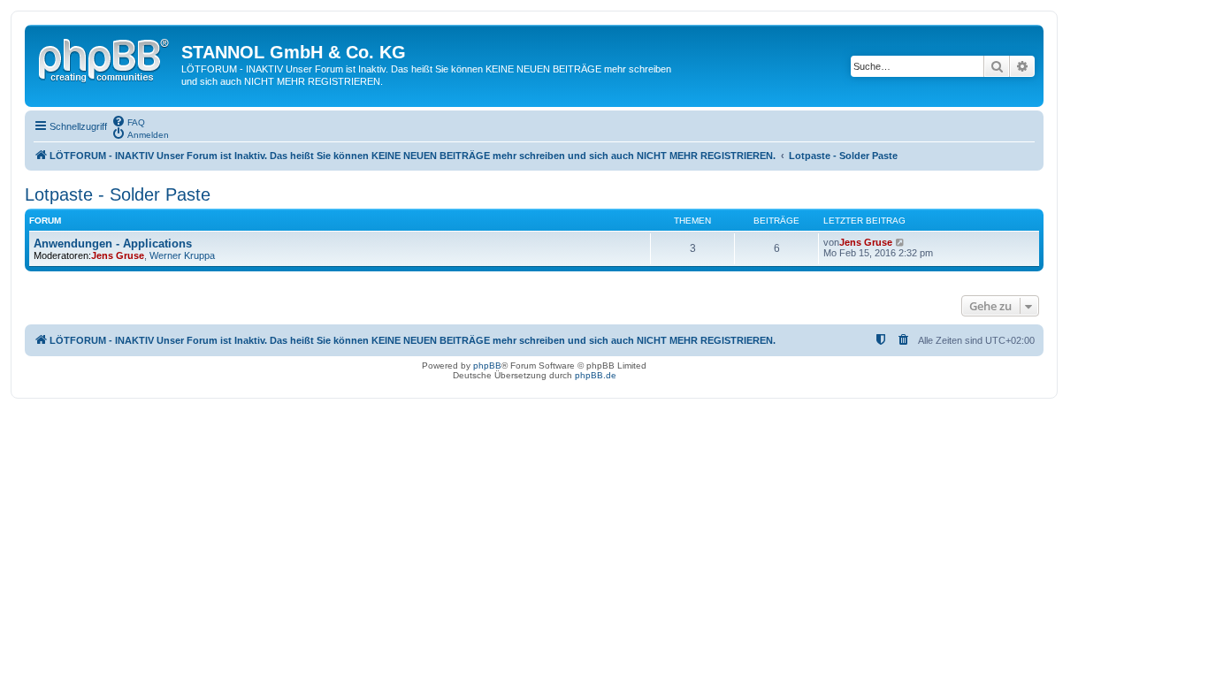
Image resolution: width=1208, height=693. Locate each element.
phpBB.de (595, 375)
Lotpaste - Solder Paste (117, 194)
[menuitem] (128, 121)
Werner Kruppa (182, 255)
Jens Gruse (117, 255)
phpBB (487, 365)
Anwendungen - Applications (113, 243)
